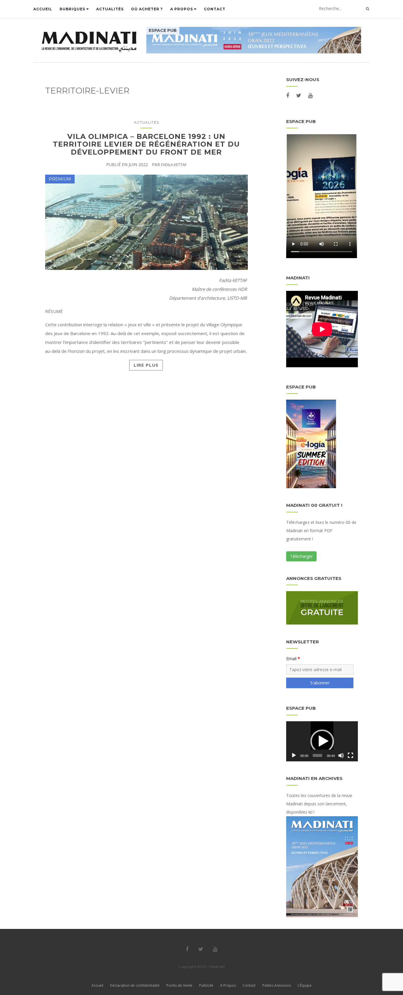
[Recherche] (367, 9)
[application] (322, 741)
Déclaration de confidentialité (135, 985)
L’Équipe (305, 985)
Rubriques (73, 9)
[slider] (317, 755)
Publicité (206, 985)
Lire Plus (146, 365)
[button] (322, 741)
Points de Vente (179, 985)
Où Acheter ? (147, 9)
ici (310, 812)
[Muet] (341, 755)
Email (291, 658)
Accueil (42, 9)
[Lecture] (294, 755)
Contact (214, 9)
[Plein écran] (350, 755)
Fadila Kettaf (173, 164)
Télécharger (301, 556)
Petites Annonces (276, 985)
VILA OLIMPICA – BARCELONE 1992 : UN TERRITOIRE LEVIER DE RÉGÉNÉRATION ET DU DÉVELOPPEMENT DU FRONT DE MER (146, 144)
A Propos (182, 9)
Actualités (110, 9)
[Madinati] (93, 42)
